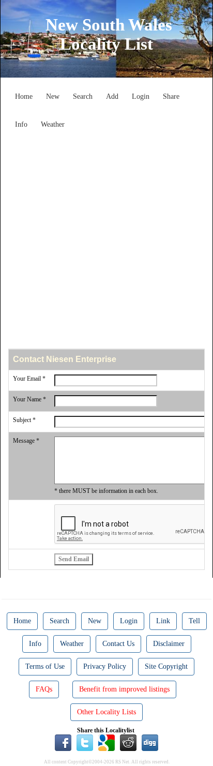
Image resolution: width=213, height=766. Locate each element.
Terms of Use (45, 666)
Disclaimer (169, 644)
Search (83, 96)
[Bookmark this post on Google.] (106, 742)
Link (163, 621)
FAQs (44, 689)
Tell (194, 621)
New (52, 96)
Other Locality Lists (106, 712)
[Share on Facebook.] (63, 742)
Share (171, 96)
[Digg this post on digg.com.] (150, 742)
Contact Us (118, 644)
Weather (53, 124)
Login (140, 96)
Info (21, 124)
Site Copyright (166, 666)
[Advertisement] (106, 240)
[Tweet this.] (85, 742)
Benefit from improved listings (124, 689)
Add (112, 96)
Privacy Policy (104, 666)
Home (24, 96)
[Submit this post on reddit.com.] (128, 742)
